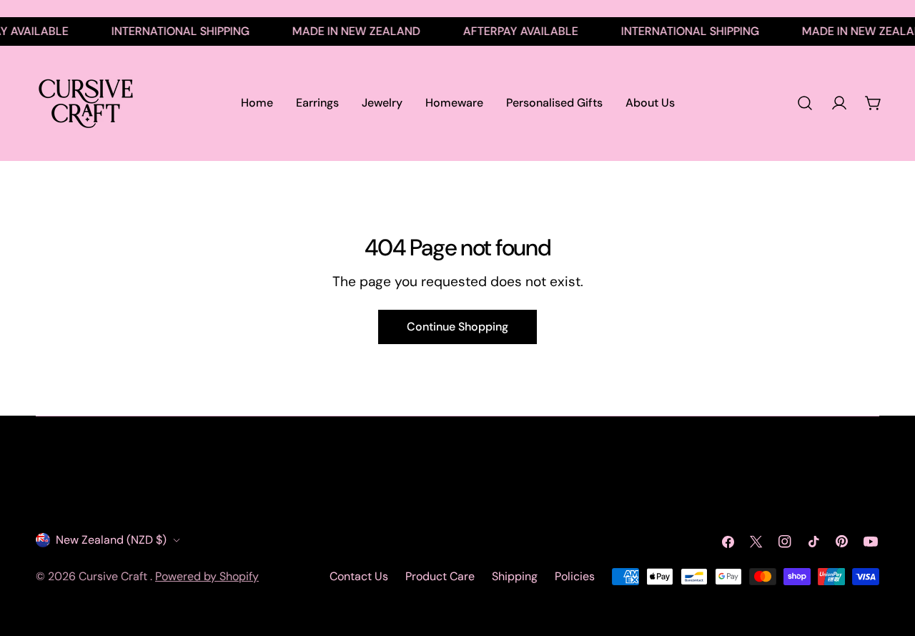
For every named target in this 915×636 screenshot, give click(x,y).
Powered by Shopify (207, 576)
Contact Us (359, 576)
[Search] (805, 103)
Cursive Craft (114, 576)
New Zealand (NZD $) (111, 539)
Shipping (515, 576)
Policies (575, 576)
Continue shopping (457, 326)
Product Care (440, 576)
